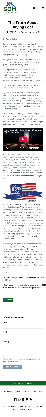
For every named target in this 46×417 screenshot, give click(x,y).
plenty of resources (22, 215)
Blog (27, 391)
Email (5, 332)
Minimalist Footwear (13, 391)
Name (5, 322)
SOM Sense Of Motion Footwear (20, 406)
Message (6, 342)
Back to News (24, 383)
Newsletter (37, 391)
